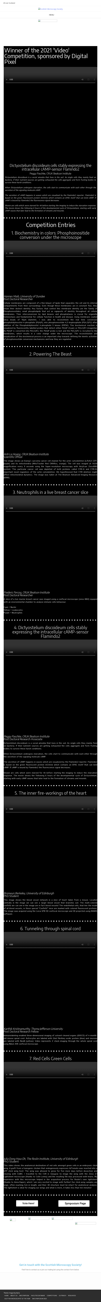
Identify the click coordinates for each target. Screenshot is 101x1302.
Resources (72, 1295)
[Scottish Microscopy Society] (50, 9)
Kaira (18, 1293)
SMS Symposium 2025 (39, 1299)
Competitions (52, 1295)
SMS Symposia (24, 1295)
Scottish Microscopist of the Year (17, 1299)
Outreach (62, 1295)
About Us (13, 1295)
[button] (27, 1203)
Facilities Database (38, 1295)
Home (6, 1295)
